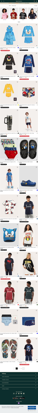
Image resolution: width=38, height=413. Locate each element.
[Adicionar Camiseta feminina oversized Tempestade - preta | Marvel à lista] (36, 253)
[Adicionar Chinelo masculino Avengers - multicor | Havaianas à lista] (17, 339)
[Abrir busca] (4, 1)
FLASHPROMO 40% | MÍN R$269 (5, 50)
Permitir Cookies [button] (32, 406)
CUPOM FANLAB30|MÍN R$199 (24, 221)
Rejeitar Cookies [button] (32, 408)
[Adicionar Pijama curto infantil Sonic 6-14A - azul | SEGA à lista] (17, 167)
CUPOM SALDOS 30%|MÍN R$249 (24, 364)
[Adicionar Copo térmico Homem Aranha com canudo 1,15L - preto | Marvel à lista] (17, 110)
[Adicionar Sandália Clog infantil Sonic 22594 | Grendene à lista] (36, 139)
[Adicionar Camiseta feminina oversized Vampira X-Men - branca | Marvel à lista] (36, 224)
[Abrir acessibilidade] (36, 12)
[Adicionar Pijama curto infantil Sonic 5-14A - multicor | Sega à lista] (36, 110)
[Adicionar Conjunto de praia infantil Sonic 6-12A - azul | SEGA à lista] (36, 53)
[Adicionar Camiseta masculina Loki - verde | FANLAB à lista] (36, 282)
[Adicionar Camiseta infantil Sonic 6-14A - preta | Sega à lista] (36, 339)
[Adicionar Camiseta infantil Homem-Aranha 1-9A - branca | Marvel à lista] (17, 196)
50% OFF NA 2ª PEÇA (3, 164)
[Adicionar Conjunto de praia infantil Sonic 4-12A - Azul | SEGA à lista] (36, 25)
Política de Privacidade (15, 407)
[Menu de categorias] (2, 1)
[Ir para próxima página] (23, 368)
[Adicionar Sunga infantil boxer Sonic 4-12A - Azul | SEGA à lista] (36, 310)
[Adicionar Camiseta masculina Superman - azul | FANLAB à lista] (36, 196)
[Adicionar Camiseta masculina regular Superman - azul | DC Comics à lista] (17, 253)
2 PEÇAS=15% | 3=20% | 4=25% (24, 50)
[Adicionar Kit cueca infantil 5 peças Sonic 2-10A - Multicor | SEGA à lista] (17, 310)
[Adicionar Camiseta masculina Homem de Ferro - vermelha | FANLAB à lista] (17, 282)
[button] (32, 410)
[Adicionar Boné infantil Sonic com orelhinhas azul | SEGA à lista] (17, 224)
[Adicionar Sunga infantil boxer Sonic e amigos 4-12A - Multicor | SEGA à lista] (36, 82)
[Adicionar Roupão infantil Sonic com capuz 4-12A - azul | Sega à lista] (17, 25)
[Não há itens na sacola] (36, 1)
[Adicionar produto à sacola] (17, 46)
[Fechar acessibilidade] (37, 10)
